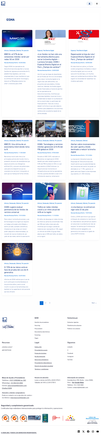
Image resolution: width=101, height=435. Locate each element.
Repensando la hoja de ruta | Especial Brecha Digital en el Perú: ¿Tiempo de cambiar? (83, 56)
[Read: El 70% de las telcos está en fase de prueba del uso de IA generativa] (17, 251)
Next (94, 303)
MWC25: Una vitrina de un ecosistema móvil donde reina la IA (16, 146)
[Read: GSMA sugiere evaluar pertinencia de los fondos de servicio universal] (17, 191)
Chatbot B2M (7, 388)
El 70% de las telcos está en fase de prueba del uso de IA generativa (16, 269)
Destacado (12, 50)
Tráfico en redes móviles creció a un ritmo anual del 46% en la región (48, 209)
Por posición (25, 50)
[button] (89, 4)
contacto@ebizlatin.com (80, 387)
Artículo (6, 50)
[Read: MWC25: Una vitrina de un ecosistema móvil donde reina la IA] (17, 128)
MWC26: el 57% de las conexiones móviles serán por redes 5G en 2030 (16, 56)
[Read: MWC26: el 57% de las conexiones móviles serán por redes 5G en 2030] (17, 38)
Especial (39, 50)
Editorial (18, 50)
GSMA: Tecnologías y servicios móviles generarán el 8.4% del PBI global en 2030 (50, 146)
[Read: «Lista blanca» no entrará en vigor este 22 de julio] (84, 191)
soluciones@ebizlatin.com (17, 386)
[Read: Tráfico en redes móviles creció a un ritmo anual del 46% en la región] (50, 191)
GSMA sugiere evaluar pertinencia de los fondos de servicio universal (16, 209)
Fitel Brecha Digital (48, 50)
